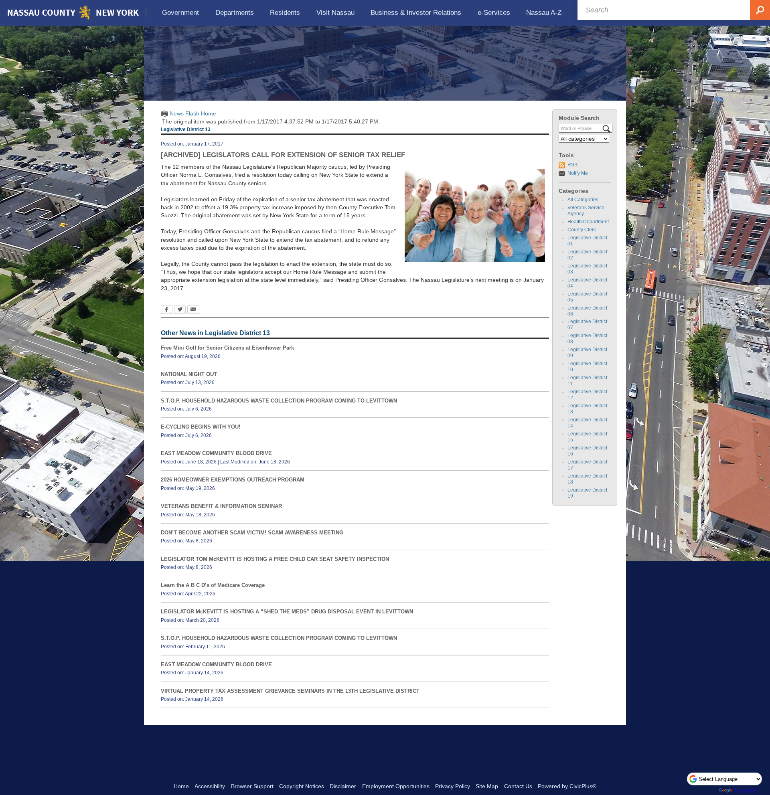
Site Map (487, 786)
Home (181, 786)
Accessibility (210, 786)
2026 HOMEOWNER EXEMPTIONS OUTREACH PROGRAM (232, 480)
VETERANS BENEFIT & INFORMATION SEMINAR (221, 506)
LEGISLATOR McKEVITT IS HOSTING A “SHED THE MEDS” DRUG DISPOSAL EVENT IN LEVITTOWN (287, 612)
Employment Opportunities (396, 786)
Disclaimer (343, 786)
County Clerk (581, 229)
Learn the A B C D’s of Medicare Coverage (213, 585)
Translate (745, 790)
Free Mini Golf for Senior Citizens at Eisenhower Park (227, 348)
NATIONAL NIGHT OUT (189, 374)
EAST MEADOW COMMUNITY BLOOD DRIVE (216, 453)
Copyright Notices (301, 786)
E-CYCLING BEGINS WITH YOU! (200, 427)
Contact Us (518, 786)
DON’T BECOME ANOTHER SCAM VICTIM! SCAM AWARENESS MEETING (252, 533)
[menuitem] (180, 12)
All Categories (582, 199)
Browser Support (252, 786)
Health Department (588, 221)
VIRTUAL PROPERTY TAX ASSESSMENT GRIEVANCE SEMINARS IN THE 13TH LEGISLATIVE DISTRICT (290, 691)
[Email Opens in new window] (193, 310)
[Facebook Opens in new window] (166, 310)
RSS (572, 164)
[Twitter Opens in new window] (180, 310)
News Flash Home (193, 113)
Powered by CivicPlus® (567, 786)
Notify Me (577, 173)
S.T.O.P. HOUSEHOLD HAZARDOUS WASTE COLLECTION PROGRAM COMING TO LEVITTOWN (279, 401)
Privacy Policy (452, 786)
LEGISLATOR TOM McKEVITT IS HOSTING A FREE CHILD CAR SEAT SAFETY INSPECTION (275, 559)
